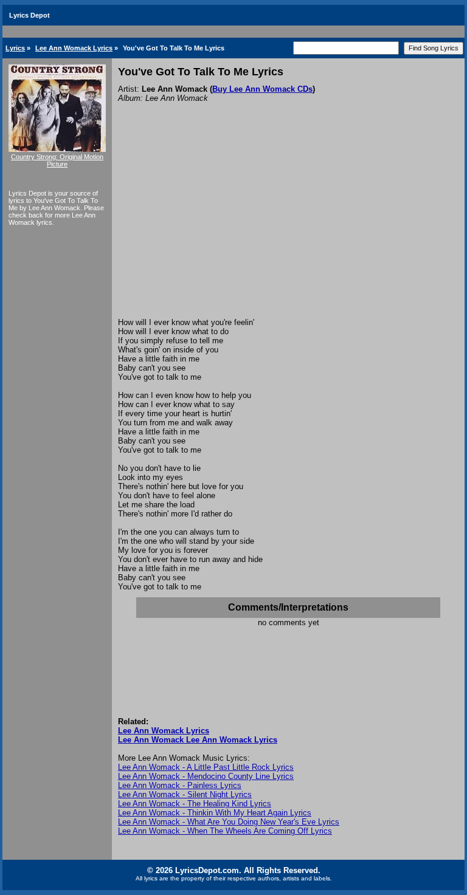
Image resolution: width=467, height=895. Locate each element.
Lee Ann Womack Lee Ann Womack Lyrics (197, 739)
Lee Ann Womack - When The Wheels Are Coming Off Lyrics (225, 830)
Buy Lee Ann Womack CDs (262, 89)
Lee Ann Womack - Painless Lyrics (179, 785)
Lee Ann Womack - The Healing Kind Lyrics (194, 803)
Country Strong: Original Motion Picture (57, 160)
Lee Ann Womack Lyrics (73, 48)
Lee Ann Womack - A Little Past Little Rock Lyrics (206, 767)
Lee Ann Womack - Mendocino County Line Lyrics (206, 776)
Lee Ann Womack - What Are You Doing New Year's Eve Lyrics (228, 821)
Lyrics (15, 48)
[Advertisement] (288, 227)
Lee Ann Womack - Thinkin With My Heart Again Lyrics (214, 812)
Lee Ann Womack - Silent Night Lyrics (185, 794)
